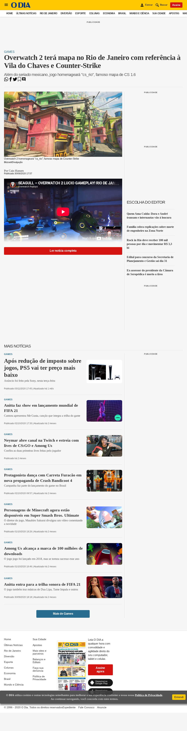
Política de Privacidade (39, 678)
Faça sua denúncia (38, 669)
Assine (176, 4)
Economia (109, 13)
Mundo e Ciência (139, 13)
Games (9, 51)
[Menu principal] (6, 5)
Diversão (66, 13)
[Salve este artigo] (19, 80)
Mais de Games (63, 613)
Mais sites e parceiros (39, 652)
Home (9, 13)
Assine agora (100, 669)
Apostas (174, 13)
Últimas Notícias (26, 13)
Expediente (69, 707)
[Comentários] (24, 80)
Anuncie (101, 707)
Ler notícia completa (63, 250)
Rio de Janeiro (48, 13)
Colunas (94, 13)
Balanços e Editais (39, 661)
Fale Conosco (86, 707)
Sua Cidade (159, 13)
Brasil (122, 13)
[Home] (20, 6)
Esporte (80, 13)
